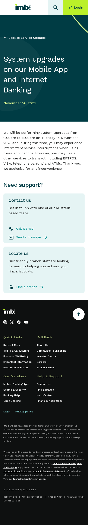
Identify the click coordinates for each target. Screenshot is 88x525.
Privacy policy (24, 411)
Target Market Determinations (29, 479)
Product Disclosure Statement (49, 471)
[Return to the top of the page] (79, 315)
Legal (6, 411)
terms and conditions (64, 463)
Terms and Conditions (15, 471)
